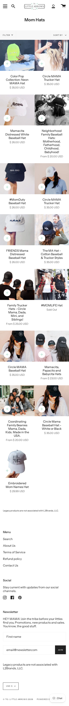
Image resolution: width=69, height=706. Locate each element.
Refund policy (12, 559)
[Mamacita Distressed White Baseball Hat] (17, 110)
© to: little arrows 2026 (18, 699)
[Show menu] (5, 6)
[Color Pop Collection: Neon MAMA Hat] (17, 55)
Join (60, 650)
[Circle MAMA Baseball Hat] (17, 346)
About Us (9, 545)
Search (8, 539)
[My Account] (53, 6)
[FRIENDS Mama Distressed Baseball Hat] (17, 229)
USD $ (9, 686)
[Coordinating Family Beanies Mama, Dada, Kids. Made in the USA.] (17, 400)
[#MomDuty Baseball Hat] (17, 178)
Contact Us (10, 565)
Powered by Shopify (49, 699)
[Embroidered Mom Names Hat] (17, 462)
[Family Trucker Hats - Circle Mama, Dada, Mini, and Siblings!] (17, 284)
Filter (6, 35)
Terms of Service (14, 552)
